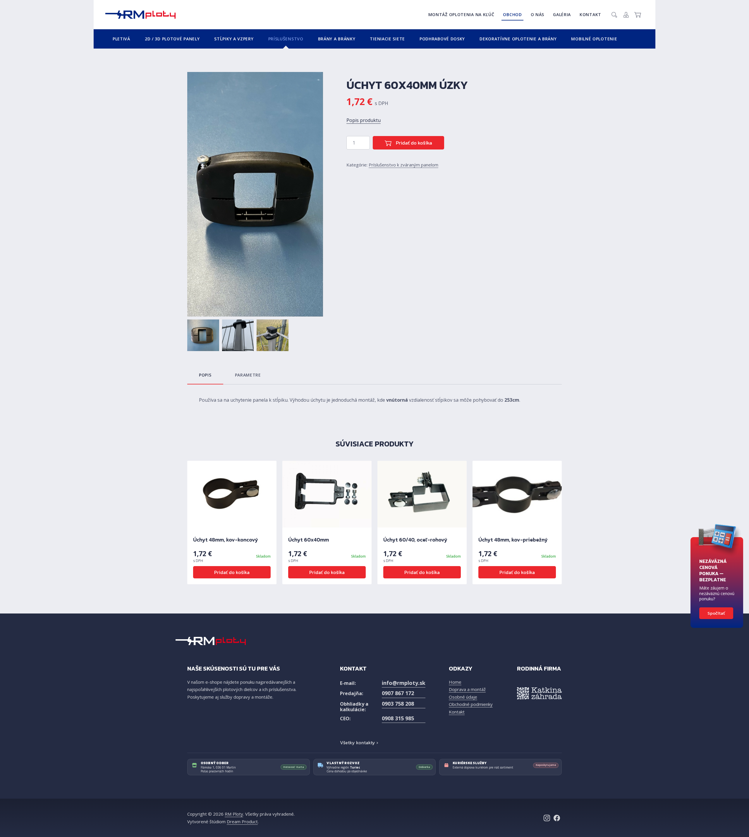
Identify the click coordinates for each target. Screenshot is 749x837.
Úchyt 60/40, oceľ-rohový (415, 540)
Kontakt (590, 14)
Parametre (248, 375)
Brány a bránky (336, 39)
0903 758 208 (398, 703)
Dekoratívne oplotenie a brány (518, 39)
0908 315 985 (398, 718)
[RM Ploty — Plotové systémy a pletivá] (140, 14)
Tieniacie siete (387, 39)
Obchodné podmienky (471, 704)
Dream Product (242, 821)
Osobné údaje (463, 697)
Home (455, 682)
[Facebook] (557, 818)
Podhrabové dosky (442, 39)
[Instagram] (547, 818)
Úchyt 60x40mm (308, 540)
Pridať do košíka (413, 143)
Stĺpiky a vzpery (233, 39)
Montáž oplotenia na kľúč (461, 14)
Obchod (512, 14)
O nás (537, 14)
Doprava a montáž (467, 689)
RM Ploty (234, 814)
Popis (205, 375)
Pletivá (121, 39)
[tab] (205, 375)
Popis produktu (363, 120)
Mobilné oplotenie (594, 39)
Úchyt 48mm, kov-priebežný (513, 540)
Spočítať (716, 613)
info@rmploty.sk (403, 682)
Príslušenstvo (285, 39)
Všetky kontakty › (359, 742)
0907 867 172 (398, 693)
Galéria (562, 14)
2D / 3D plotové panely (172, 39)
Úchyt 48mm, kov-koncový (225, 540)
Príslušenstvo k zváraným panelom (403, 165)
